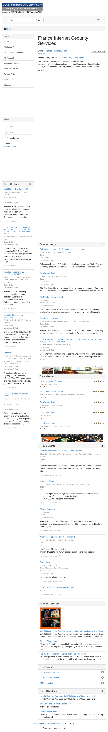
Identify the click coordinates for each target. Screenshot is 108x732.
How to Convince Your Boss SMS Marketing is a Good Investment (67, 696)
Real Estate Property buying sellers (69, 57)
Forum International (48, 562)
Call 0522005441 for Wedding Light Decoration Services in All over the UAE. (71, 630)
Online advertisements (49, 677)
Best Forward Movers (49, 318)
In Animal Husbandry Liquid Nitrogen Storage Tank (61, 450)
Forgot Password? (10, 146)
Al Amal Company (47, 509)
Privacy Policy (10, 74)
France (49, 50)
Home (8, 28)
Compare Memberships (14, 52)
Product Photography (49, 641)
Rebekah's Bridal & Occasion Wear (16, 394)
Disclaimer (8, 79)
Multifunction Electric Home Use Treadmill (57, 536)
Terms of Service (11, 68)
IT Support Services (48, 412)
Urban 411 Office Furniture (51, 381)
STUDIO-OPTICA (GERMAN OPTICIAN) (57, 587)
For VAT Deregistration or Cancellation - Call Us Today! (63, 653)
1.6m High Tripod (47, 481)
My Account (9, 58)
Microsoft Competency (49, 672)
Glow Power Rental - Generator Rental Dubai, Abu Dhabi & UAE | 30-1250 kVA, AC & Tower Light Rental (18, 230)
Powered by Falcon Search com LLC (49, 723)
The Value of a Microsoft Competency (55, 703)
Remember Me (13, 138)
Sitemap (7, 85)
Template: (47, 728)
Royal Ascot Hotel (47, 273)
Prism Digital (9, 352)
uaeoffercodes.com (48, 423)
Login (99, 19)
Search (39, 20)
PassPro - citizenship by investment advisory (14, 272)
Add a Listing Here (98, 51)
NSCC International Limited (51, 297)
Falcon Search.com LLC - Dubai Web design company (62, 249)
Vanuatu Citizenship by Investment (13, 316)
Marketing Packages (12, 47)
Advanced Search (11, 63)
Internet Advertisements (50, 711)
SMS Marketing (46, 683)
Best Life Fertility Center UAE (16, 189)
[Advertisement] (18, 103)
